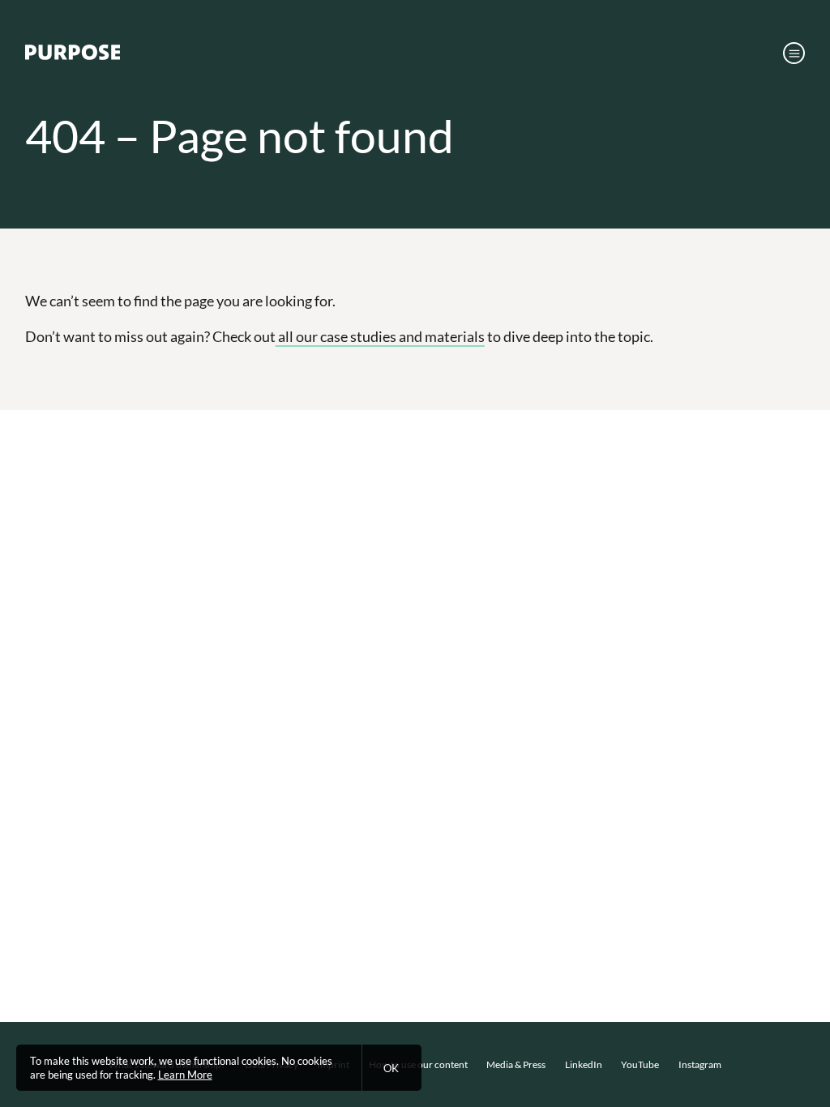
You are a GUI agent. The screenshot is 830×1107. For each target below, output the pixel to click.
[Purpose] (72, 55)
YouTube (640, 1064)
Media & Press (515, 1064)
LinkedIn (583, 1064)
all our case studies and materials (380, 336)
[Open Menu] (794, 53)
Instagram (699, 1064)
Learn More (185, 1074)
